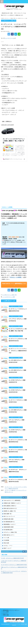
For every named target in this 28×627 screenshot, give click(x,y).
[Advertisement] (14, 174)
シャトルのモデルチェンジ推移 (8, 296)
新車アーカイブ (7, 548)
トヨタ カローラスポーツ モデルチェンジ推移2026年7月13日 (13, 561)
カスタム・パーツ (8, 545)
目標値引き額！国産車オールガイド (12, 503)
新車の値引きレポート (9, 535)
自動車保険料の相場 (8, 527)
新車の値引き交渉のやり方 (10, 508)
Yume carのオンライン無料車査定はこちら (14, 283)
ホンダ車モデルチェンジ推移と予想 (9, 294)
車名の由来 (6, 543)
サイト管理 (5, 611)
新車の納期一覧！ (8, 513)
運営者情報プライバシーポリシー (11, 610)
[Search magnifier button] (26, 497)
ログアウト (5, 613)
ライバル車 (6, 537)
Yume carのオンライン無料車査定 (12, 500)
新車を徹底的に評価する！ (10, 505)
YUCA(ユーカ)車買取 (15, 277)
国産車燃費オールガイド (10, 524)
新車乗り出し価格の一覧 (10, 511)
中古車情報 (6, 540)
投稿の (6, 614)
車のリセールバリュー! (9, 516)
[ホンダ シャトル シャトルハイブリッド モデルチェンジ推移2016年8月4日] (15, 34)
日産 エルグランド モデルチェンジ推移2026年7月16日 (14, 568)
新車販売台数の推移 (8, 519)
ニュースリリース (9, 38)
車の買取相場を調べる (9, 521)
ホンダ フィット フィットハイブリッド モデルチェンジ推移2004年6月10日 (18, 350)
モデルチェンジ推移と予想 (10, 532)
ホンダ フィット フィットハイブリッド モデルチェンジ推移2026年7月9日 (14, 572)
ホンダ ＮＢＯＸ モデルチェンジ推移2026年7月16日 (14, 564)
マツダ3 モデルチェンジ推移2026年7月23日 (12, 558)
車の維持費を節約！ (8, 529)
